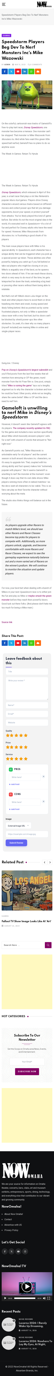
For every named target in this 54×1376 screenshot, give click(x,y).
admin (7, 65)
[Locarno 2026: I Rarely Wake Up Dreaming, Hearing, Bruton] (9, 1325)
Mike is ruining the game (20, 385)
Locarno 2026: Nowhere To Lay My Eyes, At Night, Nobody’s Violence (35, 1344)
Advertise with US (13, 1225)
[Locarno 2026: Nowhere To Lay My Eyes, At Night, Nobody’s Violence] (9, 1343)
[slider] (24, 1298)
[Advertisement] (27, 982)
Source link (7, 622)
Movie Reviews (26, 1319)
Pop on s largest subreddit (25, 370)
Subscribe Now (27, 1071)
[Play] (5, 1298)
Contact (8, 1219)
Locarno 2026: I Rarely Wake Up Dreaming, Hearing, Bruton (33, 1326)
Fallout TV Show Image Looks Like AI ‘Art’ (26, 921)
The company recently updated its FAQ (31, 428)
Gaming (5, 916)
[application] (27, 1286)
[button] (44, 862)
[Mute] (44, 1298)
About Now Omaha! (13, 1214)
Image (8, 819)
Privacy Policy (11, 1230)
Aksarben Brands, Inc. (27, 1370)
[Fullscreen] (48, 1298)
